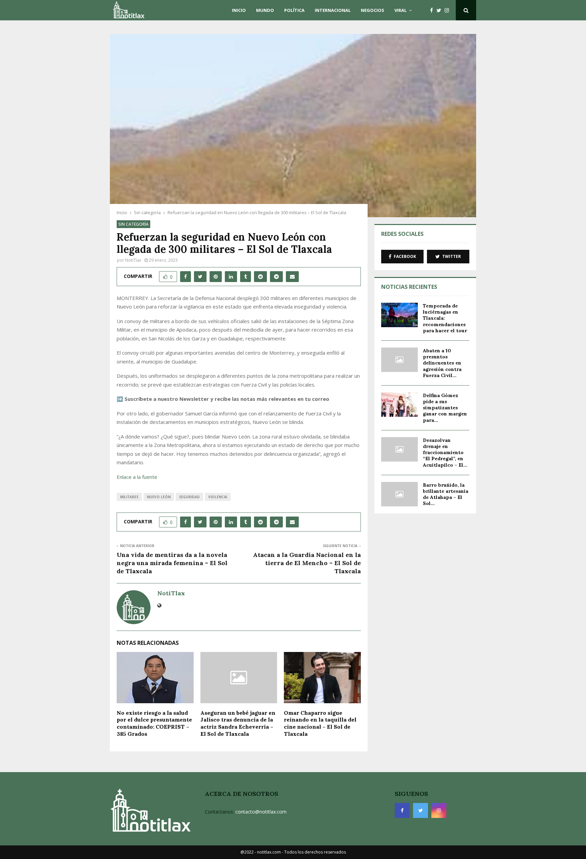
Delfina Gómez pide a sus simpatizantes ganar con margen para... (445, 407)
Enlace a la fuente (137, 476)
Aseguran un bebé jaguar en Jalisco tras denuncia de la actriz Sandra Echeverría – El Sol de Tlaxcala (237, 723)
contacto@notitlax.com (261, 811)
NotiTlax (133, 260)
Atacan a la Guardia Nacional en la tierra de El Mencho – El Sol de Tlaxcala (307, 563)
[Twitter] (440, 10)
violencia (217, 496)
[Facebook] (433, 10)
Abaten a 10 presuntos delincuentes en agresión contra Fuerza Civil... (442, 363)
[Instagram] (448, 10)
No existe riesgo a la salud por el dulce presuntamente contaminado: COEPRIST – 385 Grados (154, 723)
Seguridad (189, 496)
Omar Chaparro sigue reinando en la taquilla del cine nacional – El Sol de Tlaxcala (320, 723)
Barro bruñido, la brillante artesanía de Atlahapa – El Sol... (445, 494)
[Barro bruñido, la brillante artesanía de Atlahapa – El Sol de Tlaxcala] (399, 494)
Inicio (239, 10)
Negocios (372, 10)
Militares (129, 496)
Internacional (333, 10)
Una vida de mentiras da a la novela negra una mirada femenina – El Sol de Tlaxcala (172, 563)
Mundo (265, 10)
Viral (400, 10)
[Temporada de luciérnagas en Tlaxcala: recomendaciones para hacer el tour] (399, 315)
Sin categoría (133, 224)
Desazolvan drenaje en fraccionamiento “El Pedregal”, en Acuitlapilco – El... (445, 452)
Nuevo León (159, 496)
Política (294, 10)
